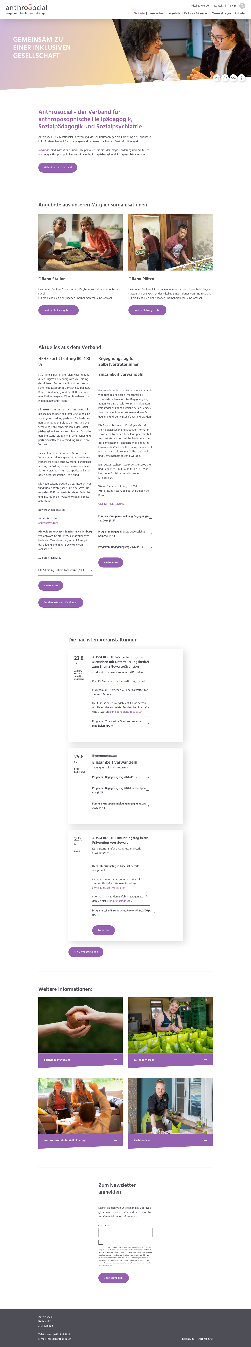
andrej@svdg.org (48, 523)
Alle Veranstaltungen (86, 952)
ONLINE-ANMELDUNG (111, 504)
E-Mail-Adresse (104, 1226)
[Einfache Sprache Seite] (217, 78)
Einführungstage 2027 (119, 901)
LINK (58, 558)
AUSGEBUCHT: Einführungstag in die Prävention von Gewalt (120, 840)
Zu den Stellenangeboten (58, 310)
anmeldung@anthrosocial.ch (125, 712)
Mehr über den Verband (58, 167)
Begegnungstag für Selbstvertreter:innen (119, 361)
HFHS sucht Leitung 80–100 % (64, 361)
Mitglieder (44, 150)
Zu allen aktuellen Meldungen (61, 602)
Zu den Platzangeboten (147, 310)
